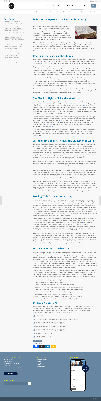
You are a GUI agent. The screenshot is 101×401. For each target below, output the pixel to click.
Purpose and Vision (42, 359)
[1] (52, 312)
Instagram (13, 367)
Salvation (7, 50)
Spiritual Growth (9, 53)
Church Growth (14, 26)
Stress (17, 53)
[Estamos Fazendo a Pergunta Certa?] (1, 200)
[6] (34, 330)
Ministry (13, 44)
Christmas (19, 23)
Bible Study (17, 21)
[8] (34, 336)
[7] (34, 333)
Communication (18, 28)
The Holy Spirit (8, 57)
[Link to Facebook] (4, 1)
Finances (12, 35)
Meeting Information (42, 363)
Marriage (7, 44)
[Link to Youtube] (7, 1)
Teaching (7, 55)
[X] (42, 346)
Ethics (14, 32)
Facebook (6, 367)
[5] (34, 326)
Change (7, 23)
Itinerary (39, 361)
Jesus (14, 39)
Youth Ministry (13, 62)
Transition (19, 59)
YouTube (20, 367)
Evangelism (20, 32)
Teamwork (14, 55)
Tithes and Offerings (10, 59)
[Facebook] (36, 346)
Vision (7, 62)
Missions (7, 46)
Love (6, 41)
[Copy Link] (53, 346)
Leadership (20, 39)
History (18, 37)
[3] (34, 319)
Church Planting (9, 28)
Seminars (39, 364)
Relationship (15, 48)
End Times (7, 32)
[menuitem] (93, 1)
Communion (8, 30)
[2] (34, 316)
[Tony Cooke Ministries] (11, 5)
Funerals (19, 35)
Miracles (20, 44)
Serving (13, 50)
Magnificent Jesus (14, 41)
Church (7, 26)
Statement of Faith (41, 366)
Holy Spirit (7, 39)
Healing (12, 37)
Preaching (8, 48)
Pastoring (14, 46)
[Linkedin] (47, 346)
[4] (34, 322)
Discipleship (16, 30)
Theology (16, 57)
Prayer (20, 46)
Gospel (7, 37)
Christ (13, 23)
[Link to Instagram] (9, 1)
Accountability (8, 21)
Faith (7, 35)
